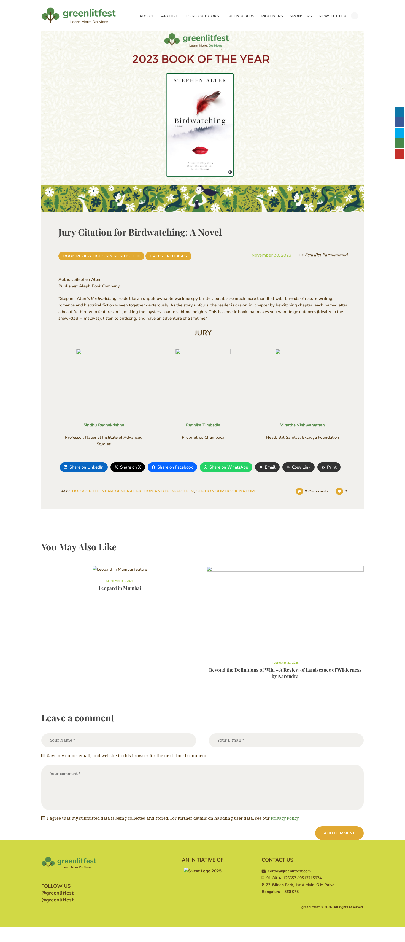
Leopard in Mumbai (120, 588)
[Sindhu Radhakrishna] (103, 381)
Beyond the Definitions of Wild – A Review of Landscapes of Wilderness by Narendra (285, 673)
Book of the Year (92, 491)
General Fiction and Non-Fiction (154, 491)
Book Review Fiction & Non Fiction (101, 256)
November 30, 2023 (271, 255)
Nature (248, 491)
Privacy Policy (285, 818)
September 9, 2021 (119, 581)
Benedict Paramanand (323, 254)
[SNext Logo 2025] (203, 871)
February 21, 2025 (285, 663)
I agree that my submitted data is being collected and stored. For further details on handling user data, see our (173, 818)
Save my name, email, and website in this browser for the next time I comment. (127, 755)
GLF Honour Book (216, 491)
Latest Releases (168, 256)
